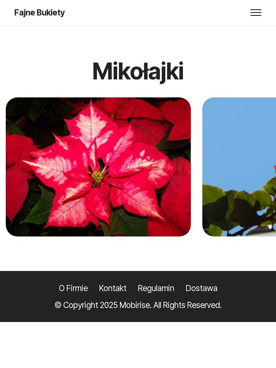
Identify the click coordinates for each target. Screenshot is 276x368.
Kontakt (112, 288)
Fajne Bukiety (39, 13)
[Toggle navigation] (256, 12)
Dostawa (201, 288)
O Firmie (73, 288)
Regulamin (156, 288)
